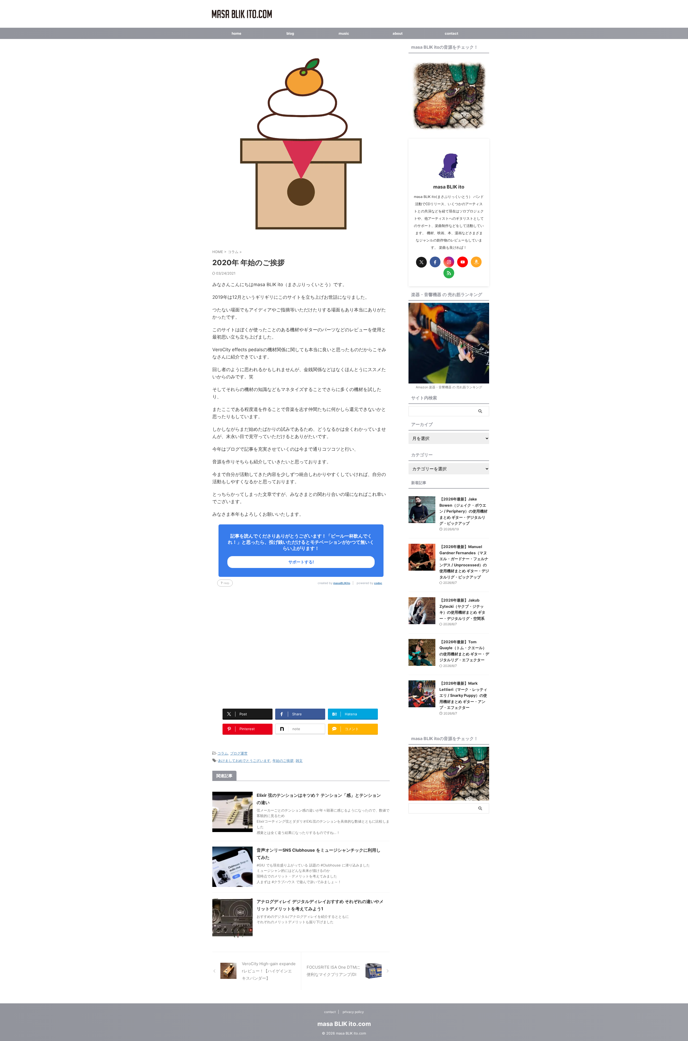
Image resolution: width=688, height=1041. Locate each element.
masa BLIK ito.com (344, 1023)
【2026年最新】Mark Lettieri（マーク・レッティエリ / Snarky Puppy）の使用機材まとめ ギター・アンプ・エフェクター (463, 695)
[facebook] (435, 262)
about (398, 33)
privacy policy (353, 1012)
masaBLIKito (341, 583)
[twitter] (421, 262)
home (236, 33)
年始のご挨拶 (283, 760)
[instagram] (448, 262)
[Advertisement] (301, 645)
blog (290, 33)
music (344, 33)
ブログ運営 (239, 753)
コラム (222, 753)
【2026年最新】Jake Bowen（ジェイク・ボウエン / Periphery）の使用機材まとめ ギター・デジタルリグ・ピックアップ (463, 511)
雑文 (299, 760)
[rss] (448, 273)
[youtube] (462, 262)
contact (451, 33)
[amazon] (476, 262)
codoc (378, 583)
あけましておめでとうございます (244, 760)
